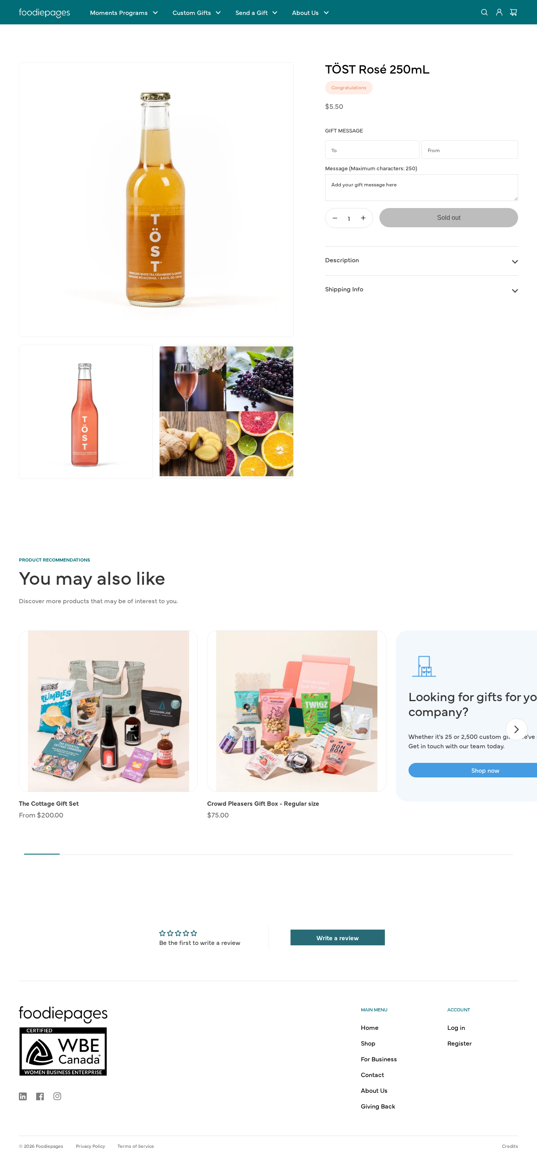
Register (459, 1043)
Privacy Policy (90, 1146)
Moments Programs (119, 12)
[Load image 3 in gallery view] (226, 412)
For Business (379, 1058)
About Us (305, 12)
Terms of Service (136, 1146)
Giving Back (378, 1105)
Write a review (337, 937)
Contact (372, 1074)
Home (370, 1027)
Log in (456, 1027)
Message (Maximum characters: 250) (371, 168)
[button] (124, 12)
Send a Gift (251, 12)
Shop (368, 1043)
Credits (510, 1146)
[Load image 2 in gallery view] (86, 412)
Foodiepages (49, 1146)
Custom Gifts (192, 12)
